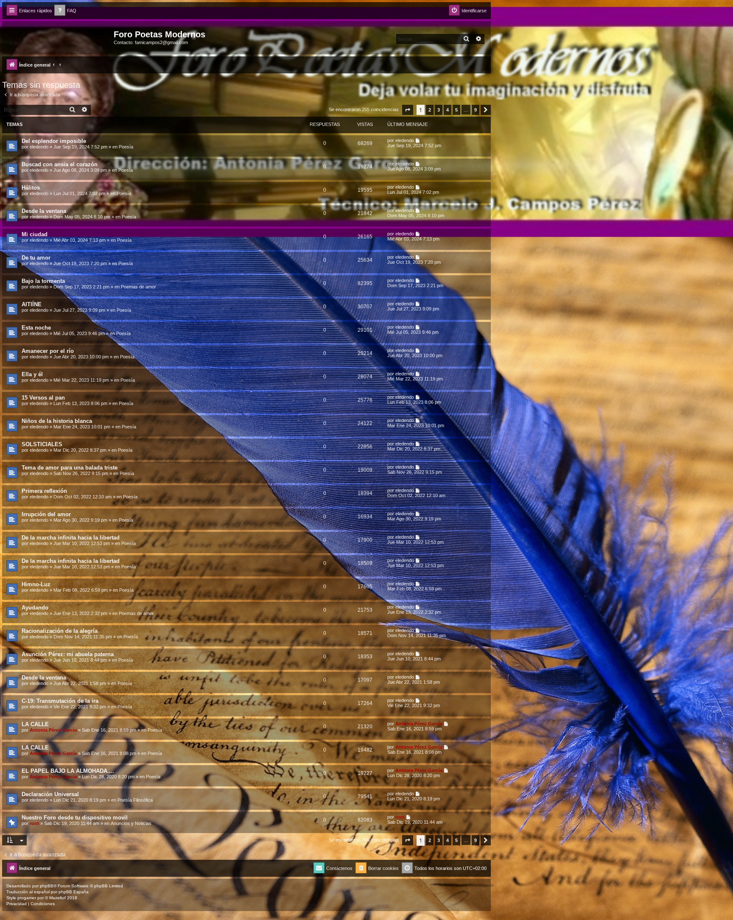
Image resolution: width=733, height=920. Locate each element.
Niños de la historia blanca (57, 421)
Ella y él (32, 374)
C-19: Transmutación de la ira (60, 701)
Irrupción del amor (46, 514)
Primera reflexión (44, 491)
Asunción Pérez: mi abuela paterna (68, 654)
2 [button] (429, 109)
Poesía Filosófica (135, 800)
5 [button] (456, 109)
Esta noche (36, 327)
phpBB (46, 886)
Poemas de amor (138, 286)
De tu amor (36, 257)
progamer (26, 897)
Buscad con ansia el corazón (60, 164)
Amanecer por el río (48, 351)
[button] (407, 110)
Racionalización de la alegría (60, 631)
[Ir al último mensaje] (418, 140)
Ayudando (35, 607)
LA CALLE (35, 724)
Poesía (126, 146)
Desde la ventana (44, 211)
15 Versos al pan (43, 397)
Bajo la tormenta (43, 281)
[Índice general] (59, 36)
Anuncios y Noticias (131, 823)
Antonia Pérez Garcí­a (53, 730)
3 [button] (438, 109)
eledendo (39, 146)
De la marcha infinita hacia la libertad (71, 537)
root (34, 823)
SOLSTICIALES (42, 444)
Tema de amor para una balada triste (70, 467)
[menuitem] (65, 11)
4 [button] (447, 109)
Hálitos (31, 188)
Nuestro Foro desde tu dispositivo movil (75, 817)
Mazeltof (57, 897)
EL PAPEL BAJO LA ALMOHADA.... (68, 771)
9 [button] (475, 109)
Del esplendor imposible (54, 141)
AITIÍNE (32, 304)
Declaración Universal (50, 794)
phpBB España (74, 891)
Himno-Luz (36, 584)
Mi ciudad (35, 234)
